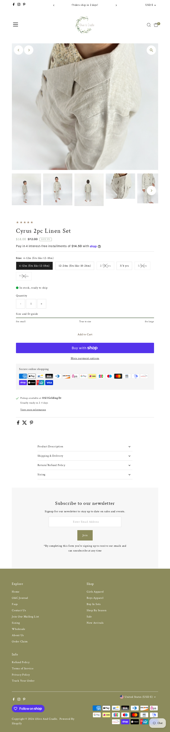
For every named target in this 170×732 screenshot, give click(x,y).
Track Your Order (23, 681)
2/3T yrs (107, 266)
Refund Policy (20, 662)
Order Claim (20, 641)
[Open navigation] (15, 25)
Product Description (50, 446)
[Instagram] (18, 5)
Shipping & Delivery (50, 456)
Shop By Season (97, 610)
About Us (18, 635)
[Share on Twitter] (25, 424)
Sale (89, 617)
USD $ (149, 5)
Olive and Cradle (46, 719)
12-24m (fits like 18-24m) (75, 266)
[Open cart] (156, 25)
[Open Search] (149, 25)
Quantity (21, 296)
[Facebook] (14, 5)
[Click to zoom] (151, 50)
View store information (33, 410)
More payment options (85, 358)
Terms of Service (22, 668)
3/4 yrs (124, 266)
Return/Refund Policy (51, 465)
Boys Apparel (95, 598)
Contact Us (19, 610)
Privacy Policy (21, 675)
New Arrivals (95, 623)
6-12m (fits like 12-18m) (34, 266)
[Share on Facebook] (18, 424)
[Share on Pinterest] (31, 424)
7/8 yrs (25, 276)
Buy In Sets (94, 604)
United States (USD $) (139, 697)
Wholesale (18, 629)
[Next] (116, 5)
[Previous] (54, 5)
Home (15, 592)
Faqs (15, 604)
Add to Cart (85, 334)
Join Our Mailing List (25, 617)
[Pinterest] (24, 5)
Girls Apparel (95, 592)
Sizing (41, 474)
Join (85, 535)
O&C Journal (20, 598)
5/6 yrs (144, 266)
